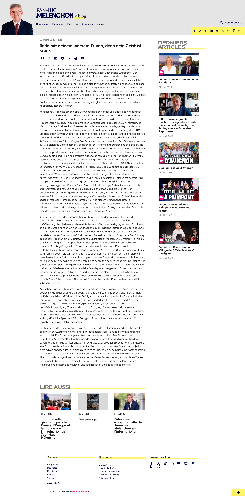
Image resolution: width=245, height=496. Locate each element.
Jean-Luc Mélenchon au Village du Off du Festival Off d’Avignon (177, 250)
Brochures (87, 24)
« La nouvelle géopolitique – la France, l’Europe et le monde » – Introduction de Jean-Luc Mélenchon (55, 428)
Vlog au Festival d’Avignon (176, 167)
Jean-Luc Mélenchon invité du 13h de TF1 (178, 81)
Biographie (42, 24)
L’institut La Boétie (107, 468)
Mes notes (57, 24)
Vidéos (100, 24)
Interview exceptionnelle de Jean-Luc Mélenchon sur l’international (128, 425)
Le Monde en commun (109, 471)
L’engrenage (87, 419)
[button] (42, 58)
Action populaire (106, 478)
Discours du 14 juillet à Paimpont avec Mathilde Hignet (174, 207)
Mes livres (72, 24)
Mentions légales (79, 491)
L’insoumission (106, 464)
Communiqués (53, 483)
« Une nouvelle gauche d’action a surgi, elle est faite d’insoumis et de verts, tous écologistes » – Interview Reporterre (177, 125)
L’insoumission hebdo (109, 474)
